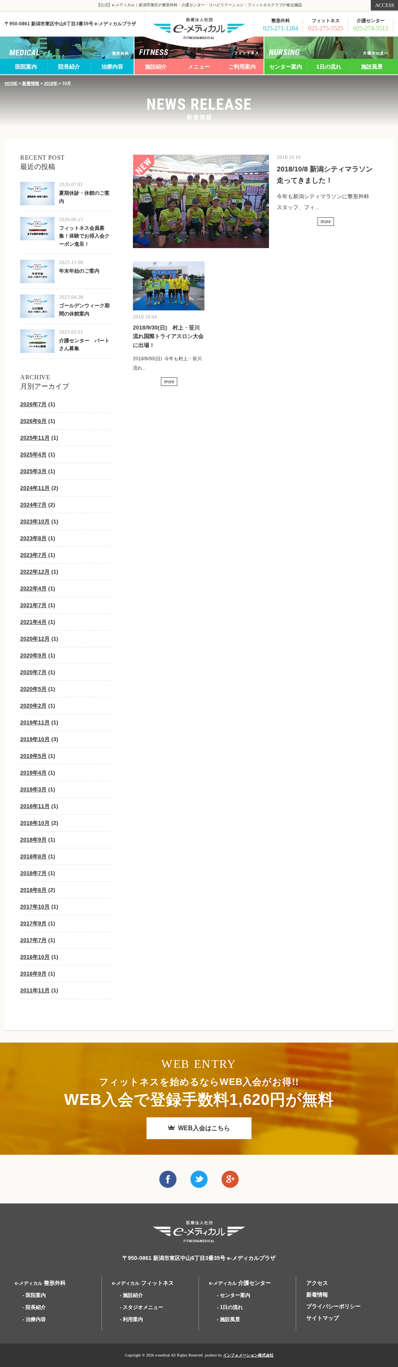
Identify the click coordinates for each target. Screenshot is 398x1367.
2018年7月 (33, 873)
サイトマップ (322, 1318)
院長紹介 (69, 66)
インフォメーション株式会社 (248, 1355)
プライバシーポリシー (333, 1306)
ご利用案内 (242, 66)
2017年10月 (35, 907)
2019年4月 (33, 773)
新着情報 (30, 83)
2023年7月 (33, 555)
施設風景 (372, 66)
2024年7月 (33, 505)
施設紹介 (156, 66)
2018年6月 (33, 890)
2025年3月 (33, 471)
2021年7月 (33, 605)
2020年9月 (33, 655)
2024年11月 (35, 488)
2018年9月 (33, 840)
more (326, 221)
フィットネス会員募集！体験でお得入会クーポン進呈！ (84, 236)
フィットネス (143, 1283)
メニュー (199, 66)
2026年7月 (33, 404)
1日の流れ (328, 66)
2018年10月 (35, 823)
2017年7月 (33, 940)
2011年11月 (35, 990)
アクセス (317, 1283)
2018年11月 (35, 806)
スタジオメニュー (143, 1307)
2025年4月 (33, 454)
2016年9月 (33, 974)
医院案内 (26, 66)
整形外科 (40, 1283)
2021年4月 (33, 622)
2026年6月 (33, 421)
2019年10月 (35, 739)
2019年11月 (35, 722)
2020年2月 (33, 706)
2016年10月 (35, 957)
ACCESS (384, 5)
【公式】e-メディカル (199, 28)
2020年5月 (33, 689)
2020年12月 (35, 639)
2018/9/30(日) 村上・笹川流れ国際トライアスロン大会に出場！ (168, 336)
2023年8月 (33, 538)
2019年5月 (33, 756)
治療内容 (112, 66)
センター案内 (285, 66)
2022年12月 (35, 572)
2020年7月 (33, 672)
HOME (11, 83)
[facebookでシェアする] (167, 1183)
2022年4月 (33, 588)
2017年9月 (33, 923)
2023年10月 (35, 521)
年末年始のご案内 (79, 271)
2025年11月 (35, 438)
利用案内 (133, 1319)
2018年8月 (33, 856)
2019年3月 (33, 789)
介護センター (240, 1283)
